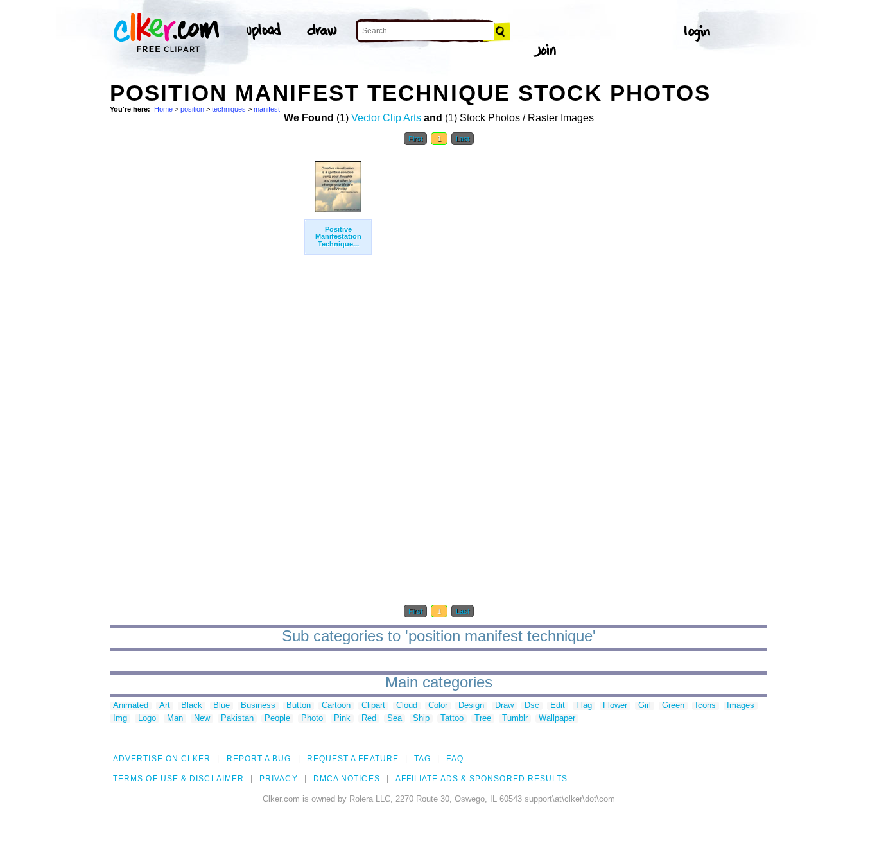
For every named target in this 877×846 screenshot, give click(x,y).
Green (673, 706)
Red (368, 718)
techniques (229, 109)
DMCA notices (346, 778)
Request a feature (353, 758)
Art (164, 706)
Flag (584, 706)
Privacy (278, 778)
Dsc (532, 706)
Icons (705, 706)
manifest (267, 109)
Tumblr (515, 718)
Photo (312, 718)
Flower (615, 706)
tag (422, 758)
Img (120, 718)
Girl (644, 706)
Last (462, 138)
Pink (342, 718)
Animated (130, 706)
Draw (504, 706)
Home (163, 109)
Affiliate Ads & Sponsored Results (481, 778)
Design (471, 706)
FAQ (454, 758)
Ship (421, 718)
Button (298, 706)
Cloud (406, 706)
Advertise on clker (162, 758)
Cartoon (336, 706)
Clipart (373, 706)
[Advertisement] (206, 345)
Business (258, 706)
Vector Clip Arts (386, 117)
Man (175, 718)
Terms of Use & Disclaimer (178, 778)
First (415, 138)
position (192, 109)
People (277, 718)
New (202, 718)
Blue (221, 706)
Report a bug (259, 758)
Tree (482, 718)
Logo (147, 718)
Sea (394, 718)
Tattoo (452, 718)
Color (437, 706)
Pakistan (237, 718)
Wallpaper (557, 718)
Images (740, 706)
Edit (557, 706)
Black (191, 706)
